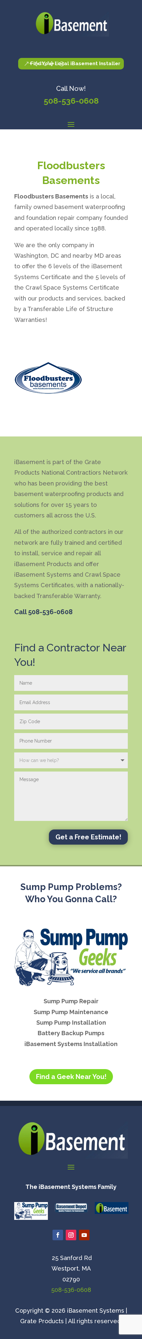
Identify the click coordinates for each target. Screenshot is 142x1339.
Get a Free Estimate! (88, 837)
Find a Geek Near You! (71, 1077)
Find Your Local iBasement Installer (75, 63)
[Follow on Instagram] (71, 1235)
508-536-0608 (71, 101)
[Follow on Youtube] (84, 1235)
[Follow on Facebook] (58, 1235)
